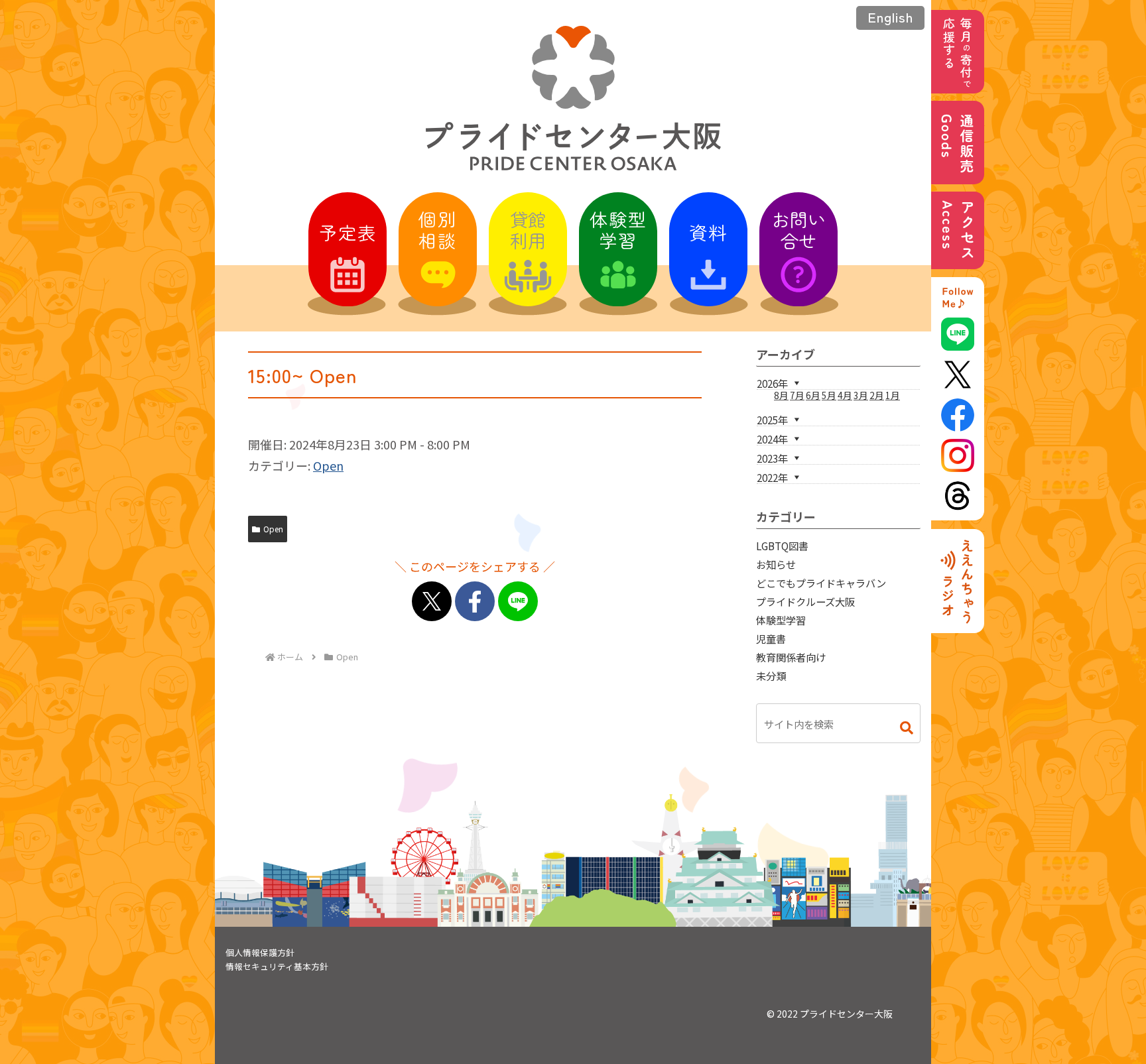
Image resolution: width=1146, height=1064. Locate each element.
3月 (861, 395)
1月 (892, 395)
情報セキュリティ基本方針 (276, 966)
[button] (900, 727)
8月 (781, 395)
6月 (813, 395)
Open (328, 465)
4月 (845, 395)
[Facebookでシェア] (475, 601)
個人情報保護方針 (259, 952)
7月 (797, 395)
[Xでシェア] (432, 601)
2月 (876, 395)
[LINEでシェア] (518, 601)
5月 (829, 395)
